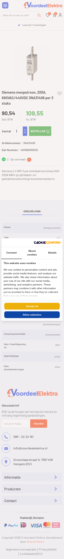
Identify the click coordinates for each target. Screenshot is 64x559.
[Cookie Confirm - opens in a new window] (47, 242)
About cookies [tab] (32, 252)
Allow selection (32, 314)
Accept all (32, 306)
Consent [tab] (11, 252)
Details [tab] (52, 252)
